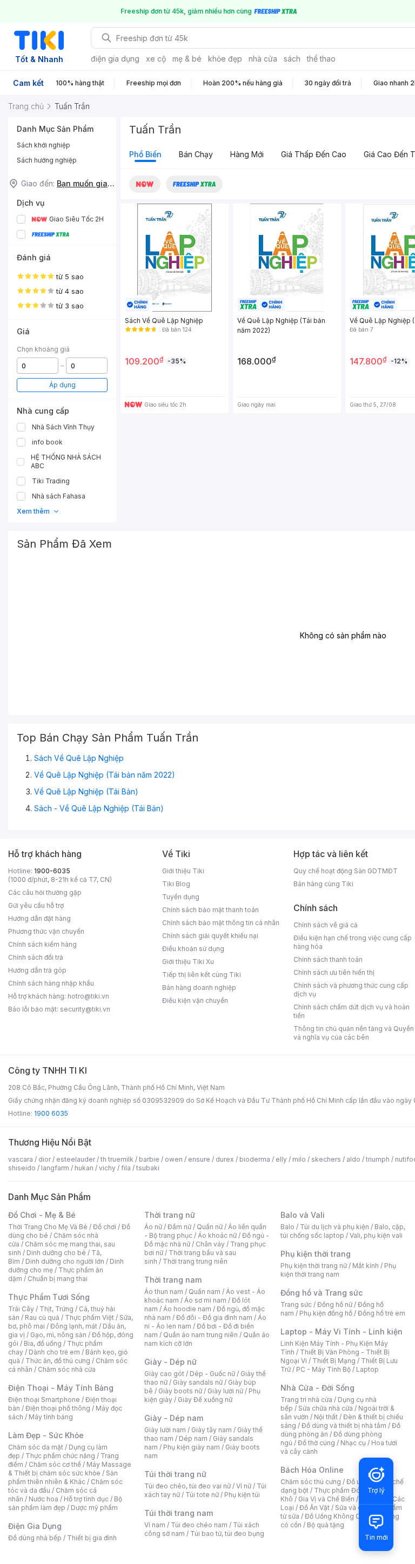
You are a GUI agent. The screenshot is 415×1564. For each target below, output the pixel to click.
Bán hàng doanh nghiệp (199, 987)
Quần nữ (210, 1227)
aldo (353, 1159)
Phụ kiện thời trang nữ (313, 1266)
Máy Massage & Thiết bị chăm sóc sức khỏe (69, 1468)
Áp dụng (62, 385)
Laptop (367, 1369)
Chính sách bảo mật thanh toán (210, 910)
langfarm (55, 1168)
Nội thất (326, 1417)
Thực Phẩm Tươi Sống (49, 1297)
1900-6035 (52, 871)
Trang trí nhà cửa (306, 1400)
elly (281, 1159)
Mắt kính (365, 1266)
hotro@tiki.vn (88, 996)
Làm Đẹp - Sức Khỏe (46, 1435)
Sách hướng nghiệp (47, 160)
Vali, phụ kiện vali (376, 1235)
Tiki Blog (176, 884)
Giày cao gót (164, 1374)
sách (292, 58)
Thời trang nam (173, 1279)
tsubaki (147, 1168)
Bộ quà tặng (325, 1525)
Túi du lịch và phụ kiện (334, 1227)
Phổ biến (145, 154)
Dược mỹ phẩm (94, 1508)
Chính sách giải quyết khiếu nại (210, 936)
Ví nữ (243, 1486)
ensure (199, 1159)
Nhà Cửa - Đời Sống (317, 1387)
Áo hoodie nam (187, 1309)
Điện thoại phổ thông (57, 1408)
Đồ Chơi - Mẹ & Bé (42, 1214)
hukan (84, 1168)
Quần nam (204, 1291)
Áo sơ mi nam (205, 1300)
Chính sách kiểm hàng (42, 944)
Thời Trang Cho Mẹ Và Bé (48, 1227)
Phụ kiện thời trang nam (338, 1270)
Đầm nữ (179, 1227)
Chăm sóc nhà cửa (67, 1369)
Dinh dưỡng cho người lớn (64, 1261)
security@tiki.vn (85, 1009)
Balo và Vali (302, 1214)
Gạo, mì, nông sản (58, 1335)
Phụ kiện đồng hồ (325, 1313)
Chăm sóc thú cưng (310, 1482)
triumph (378, 1159)
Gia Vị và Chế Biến (326, 1499)
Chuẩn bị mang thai (58, 1279)
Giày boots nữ (180, 1391)
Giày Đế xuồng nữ (205, 1400)
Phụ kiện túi (242, 1495)
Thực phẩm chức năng (60, 1456)
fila (126, 1168)
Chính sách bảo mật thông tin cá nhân (220, 923)
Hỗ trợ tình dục (86, 1499)
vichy (107, 1168)
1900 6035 (51, 1113)
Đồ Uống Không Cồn (336, 1516)
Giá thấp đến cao (313, 154)
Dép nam (193, 1438)
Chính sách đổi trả (35, 957)
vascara (20, 1159)
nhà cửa (263, 58)
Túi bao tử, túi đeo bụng (227, 1533)
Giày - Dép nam (173, 1418)
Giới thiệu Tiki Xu (188, 962)
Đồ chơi (104, 1227)
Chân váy (210, 1244)
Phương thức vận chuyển (46, 931)
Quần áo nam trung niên (200, 1335)
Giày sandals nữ (198, 1382)
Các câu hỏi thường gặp (45, 892)
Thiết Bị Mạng (334, 1361)
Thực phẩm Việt (89, 1317)
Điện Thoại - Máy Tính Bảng (60, 1387)
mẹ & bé (187, 58)
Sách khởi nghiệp (43, 145)
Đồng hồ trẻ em (381, 1313)
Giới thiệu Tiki (183, 871)
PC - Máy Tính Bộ (323, 1369)
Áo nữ (153, 1227)
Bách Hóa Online (312, 1469)
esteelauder (75, 1159)
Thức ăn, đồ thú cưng (57, 1361)
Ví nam (154, 1525)
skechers (326, 1159)
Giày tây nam (211, 1430)
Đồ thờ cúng (316, 1443)
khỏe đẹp (225, 58)
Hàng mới (247, 154)
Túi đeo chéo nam (199, 1525)
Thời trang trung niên (195, 1261)
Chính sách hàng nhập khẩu (51, 983)
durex (225, 1159)
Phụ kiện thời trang (315, 1253)
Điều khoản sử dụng (193, 949)
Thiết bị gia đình (92, 1538)
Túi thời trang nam (178, 1513)
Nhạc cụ (353, 1443)
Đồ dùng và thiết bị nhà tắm (344, 1425)
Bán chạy (196, 154)
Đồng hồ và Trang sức (321, 1292)
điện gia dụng (115, 58)
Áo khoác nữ (217, 1235)
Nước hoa (43, 1499)
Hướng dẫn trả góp (37, 970)
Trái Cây (21, 1309)
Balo (287, 1227)
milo (299, 1159)
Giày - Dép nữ (170, 1361)
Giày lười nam (165, 1430)
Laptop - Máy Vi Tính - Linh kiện (341, 1331)
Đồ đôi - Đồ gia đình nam (214, 1317)
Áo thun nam (163, 1291)
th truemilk (117, 1159)
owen (174, 1159)
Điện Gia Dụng (35, 1526)
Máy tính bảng (51, 1417)
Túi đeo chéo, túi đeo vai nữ (187, 1486)
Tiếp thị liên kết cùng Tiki (201, 974)
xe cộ (156, 58)
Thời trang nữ (169, 1214)
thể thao (321, 58)
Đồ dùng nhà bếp (35, 1538)
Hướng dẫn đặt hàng (39, 918)
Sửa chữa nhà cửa (325, 1408)
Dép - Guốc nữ (212, 1374)
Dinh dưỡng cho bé (56, 1253)
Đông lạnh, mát (73, 1326)
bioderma (254, 1159)
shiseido (22, 1168)
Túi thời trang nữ (175, 1474)
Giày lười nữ (225, 1391)
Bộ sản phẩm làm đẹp (65, 1503)
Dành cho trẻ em (54, 1352)
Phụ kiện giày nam (191, 1447)
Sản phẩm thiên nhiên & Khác (63, 1477)
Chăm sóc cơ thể (55, 1464)
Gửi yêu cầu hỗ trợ (36, 905)
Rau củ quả (42, 1317)
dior (44, 1159)
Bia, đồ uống (43, 1343)
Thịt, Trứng (56, 1309)
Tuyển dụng (180, 897)
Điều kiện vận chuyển (195, 1000)
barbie (149, 1159)
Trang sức (296, 1304)
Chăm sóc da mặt (35, 1447)
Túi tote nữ (202, 1495)
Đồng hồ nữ (334, 1304)
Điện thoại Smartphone (44, 1400)
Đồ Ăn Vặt (314, 1508)
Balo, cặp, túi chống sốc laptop (342, 1231)
